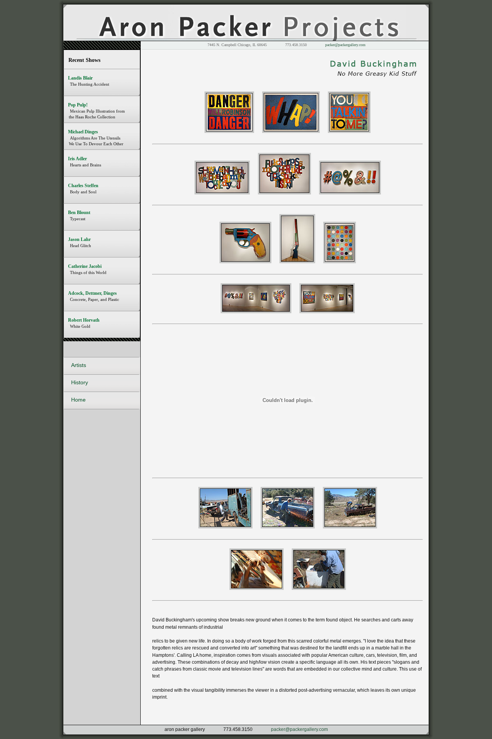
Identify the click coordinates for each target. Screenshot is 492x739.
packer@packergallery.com (345, 45)
